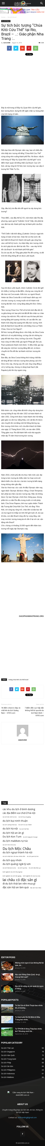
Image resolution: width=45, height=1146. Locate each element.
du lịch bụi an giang (24, 817)
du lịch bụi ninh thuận (15, 820)
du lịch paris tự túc (33, 856)
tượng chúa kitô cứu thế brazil (18, 679)
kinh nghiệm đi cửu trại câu (31, 876)
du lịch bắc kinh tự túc (10, 817)
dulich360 (6, 43)
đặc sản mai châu (35, 888)
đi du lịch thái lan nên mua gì (19, 883)
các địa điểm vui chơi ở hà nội (19, 813)
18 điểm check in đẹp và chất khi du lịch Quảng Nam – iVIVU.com (10, 710)
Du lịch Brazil (12, 17)
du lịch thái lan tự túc (9, 868)
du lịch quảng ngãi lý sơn (17, 864)
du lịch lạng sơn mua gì (30, 837)
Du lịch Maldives (7, 1077)
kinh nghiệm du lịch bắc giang (12, 876)
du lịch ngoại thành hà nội (17, 852)
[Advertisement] (22, 81)
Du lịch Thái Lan (7, 1048)
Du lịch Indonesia (8, 1073)
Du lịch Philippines (8, 1070)
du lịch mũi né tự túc (9, 845)
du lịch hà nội (10, 828)
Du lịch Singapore (8, 1051)
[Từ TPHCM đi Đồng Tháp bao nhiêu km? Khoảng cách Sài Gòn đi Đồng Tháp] (7, 1032)
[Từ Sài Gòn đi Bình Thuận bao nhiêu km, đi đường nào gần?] (7, 1008)
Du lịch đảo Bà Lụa (35, 868)
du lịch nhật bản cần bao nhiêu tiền (14, 856)
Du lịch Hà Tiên (24, 829)
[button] (41, 3)
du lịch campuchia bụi (10, 825)
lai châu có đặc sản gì (20, 879)
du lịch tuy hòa (22, 868)
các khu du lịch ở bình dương (19, 809)
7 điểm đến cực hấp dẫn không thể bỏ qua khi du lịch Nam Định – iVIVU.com (34, 712)
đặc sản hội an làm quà (16, 887)
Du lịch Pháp (6, 1062)
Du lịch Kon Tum (12, 836)
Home (3, 17)
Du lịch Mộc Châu (17, 848)
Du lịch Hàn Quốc (8, 1055)
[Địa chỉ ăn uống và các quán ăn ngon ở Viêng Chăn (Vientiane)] (7, 989)
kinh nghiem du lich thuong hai (12, 872)
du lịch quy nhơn (12, 860)
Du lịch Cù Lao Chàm (25, 825)
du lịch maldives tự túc (15, 841)
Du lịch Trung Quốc (8, 1059)
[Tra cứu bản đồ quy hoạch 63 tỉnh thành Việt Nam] (22, 11)
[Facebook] (22, 1134)
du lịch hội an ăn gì (13, 833)
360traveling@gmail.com (27, 1117)
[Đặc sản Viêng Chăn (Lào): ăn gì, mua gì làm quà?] (7, 977)
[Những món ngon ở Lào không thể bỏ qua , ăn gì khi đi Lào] (7, 966)
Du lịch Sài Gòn (7, 1066)
